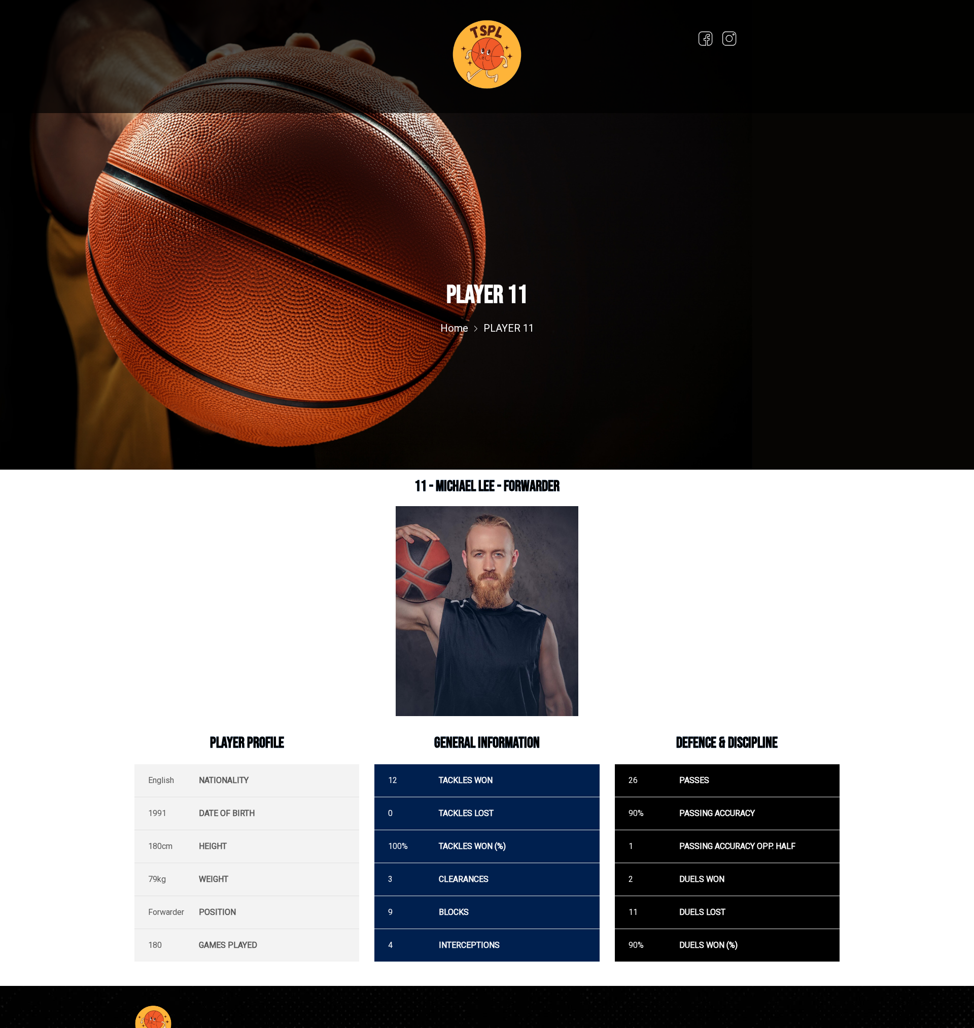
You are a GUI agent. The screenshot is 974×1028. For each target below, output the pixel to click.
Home (454, 328)
